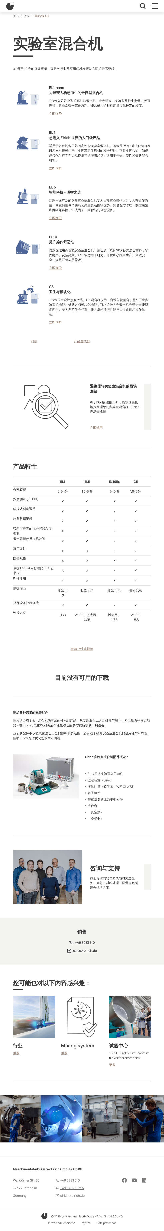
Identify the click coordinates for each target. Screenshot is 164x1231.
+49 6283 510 (85, 942)
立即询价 (55, 113)
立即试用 (96, 427)
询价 (34, 341)
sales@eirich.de (85, 950)
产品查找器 (82, 341)
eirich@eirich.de (72, 1195)
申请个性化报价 (82, 649)
